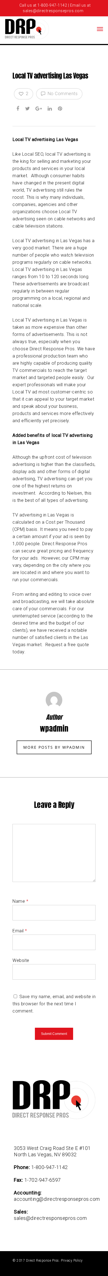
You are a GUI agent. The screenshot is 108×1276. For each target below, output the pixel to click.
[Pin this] (60, 108)
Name (20, 901)
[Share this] (18, 108)
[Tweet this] (28, 108)
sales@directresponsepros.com (50, 1218)
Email (19, 930)
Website (20, 960)
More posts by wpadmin (54, 747)
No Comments (62, 93)
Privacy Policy (72, 1260)
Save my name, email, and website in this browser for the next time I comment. (54, 1004)
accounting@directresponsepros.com (57, 1199)
